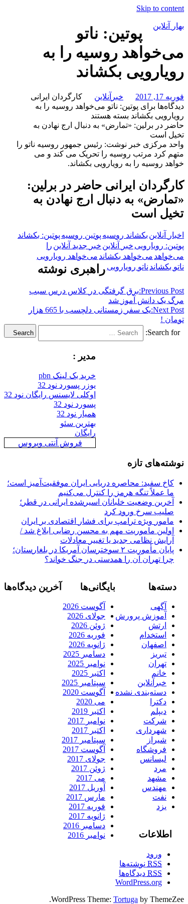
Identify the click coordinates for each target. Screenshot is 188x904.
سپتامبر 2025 (83, 682)
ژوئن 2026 (88, 625)
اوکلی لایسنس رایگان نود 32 (50, 394)
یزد (161, 806)
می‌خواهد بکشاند (126, 256)
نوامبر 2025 (86, 663)
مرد (160, 768)
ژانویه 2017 (87, 816)
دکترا (158, 701)
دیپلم (158, 711)
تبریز (158, 654)
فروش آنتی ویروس (50, 442)
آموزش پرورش (140, 616)
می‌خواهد (169, 256)
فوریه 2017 (87, 806)
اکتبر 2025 (88, 673)
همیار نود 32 (76, 413)
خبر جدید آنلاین (77, 245)
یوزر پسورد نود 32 (67, 385)
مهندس (154, 787)
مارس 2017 (85, 797)
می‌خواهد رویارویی (67, 256)
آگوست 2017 (84, 749)
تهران (157, 663)
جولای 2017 (86, 759)
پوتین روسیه (81, 235)
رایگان (85, 432)
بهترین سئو (78, 423)
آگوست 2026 (84, 606)
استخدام (152, 635)
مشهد (156, 778)
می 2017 (90, 778)
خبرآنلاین (108, 96)
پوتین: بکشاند (39, 235)
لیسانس (153, 759)
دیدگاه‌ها (140, 873)
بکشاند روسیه (125, 235)
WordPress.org (138, 882)
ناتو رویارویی (127, 266)
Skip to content (160, 8)
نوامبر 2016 (86, 835)
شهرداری (151, 730)
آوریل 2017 (87, 787)
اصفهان (153, 644)
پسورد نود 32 (75, 404)
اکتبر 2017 (88, 730)
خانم (158, 673)
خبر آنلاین (117, 245)
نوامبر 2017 (86, 720)
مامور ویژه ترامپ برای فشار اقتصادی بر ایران (97, 521)
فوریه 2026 (87, 635)
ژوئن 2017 (88, 768)
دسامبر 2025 (84, 654)
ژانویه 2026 (87, 644)
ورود (154, 854)
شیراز (156, 739)
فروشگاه (151, 749)
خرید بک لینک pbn (67, 375)
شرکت (154, 720)
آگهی (158, 606)
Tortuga (125, 899)
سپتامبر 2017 (83, 739)
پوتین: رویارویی (159, 245)
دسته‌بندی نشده (140, 692)
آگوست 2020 (84, 692)
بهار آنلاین (168, 26)
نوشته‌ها (140, 863)
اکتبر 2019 (88, 711)
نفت (159, 797)
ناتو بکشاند (166, 266)
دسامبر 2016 (84, 825)
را (49, 245)
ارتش (157, 625)
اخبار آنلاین (166, 235)
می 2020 (90, 701)
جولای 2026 (86, 616)
